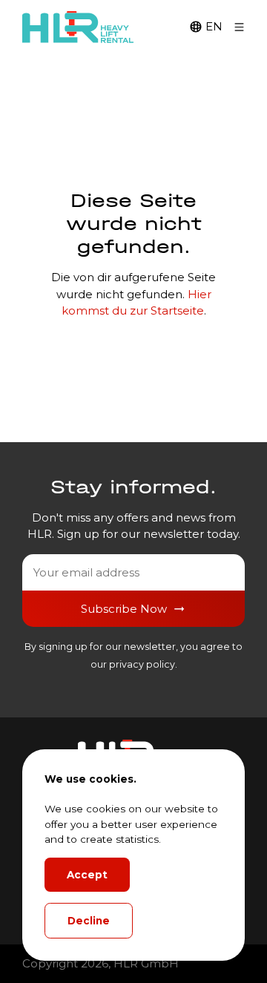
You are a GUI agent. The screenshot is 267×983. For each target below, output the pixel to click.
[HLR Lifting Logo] (78, 27)
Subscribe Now (124, 609)
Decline (88, 921)
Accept (87, 875)
